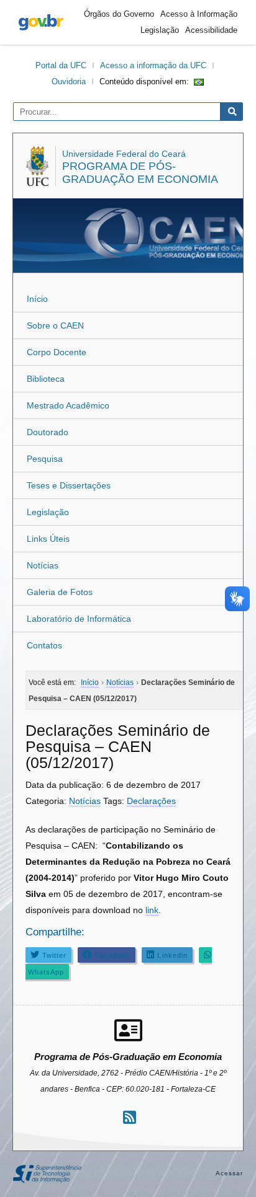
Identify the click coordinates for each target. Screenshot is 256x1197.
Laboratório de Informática (79, 619)
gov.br (41, 22)
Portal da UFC (60, 65)
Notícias (42, 565)
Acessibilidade (211, 30)
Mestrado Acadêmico (68, 405)
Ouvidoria (69, 81)
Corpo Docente (56, 352)
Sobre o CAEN (55, 325)
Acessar (230, 1173)
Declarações (151, 801)
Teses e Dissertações (69, 485)
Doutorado (47, 432)
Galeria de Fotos (60, 592)
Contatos (44, 645)
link (151, 910)
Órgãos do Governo (119, 14)
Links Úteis (48, 539)
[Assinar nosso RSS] (129, 1117)
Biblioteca (46, 379)
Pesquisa (45, 459)
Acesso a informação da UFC (153, 65)
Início (37, 299)
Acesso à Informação (198, 14)
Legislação (159, 30)
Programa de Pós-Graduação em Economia (140, 172)
